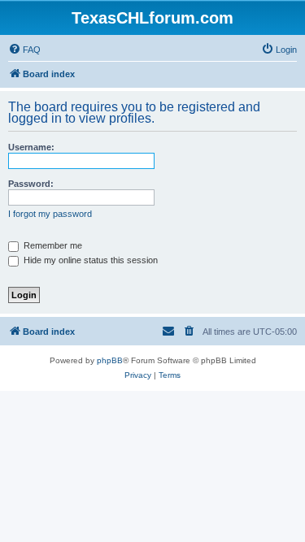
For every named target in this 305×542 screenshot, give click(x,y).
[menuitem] (24, 49)
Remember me (51, 245)
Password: (31, 184)
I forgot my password (50, 214)
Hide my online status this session (89, 260)
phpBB (110, 360)
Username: (31, 147)
